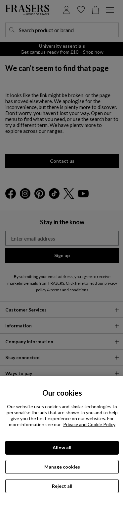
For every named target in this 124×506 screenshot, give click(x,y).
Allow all (62, 447)
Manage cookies (62, 467)
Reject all (62, 486)
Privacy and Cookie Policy (89, 424)
